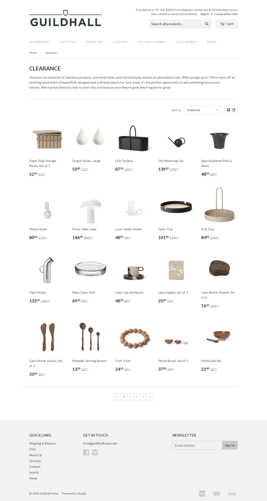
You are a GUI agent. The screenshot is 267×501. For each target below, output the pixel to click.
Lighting (121, 42)
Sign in (205, 14)
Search (34, 472)
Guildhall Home (49, 493)
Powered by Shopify (74, 493)
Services (35, 461)
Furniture (94, 42)
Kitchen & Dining (152, 42)
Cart (230, 23)
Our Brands (39, 42)
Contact (34, 466)
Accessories (186, 42)
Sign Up (230, 445)
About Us (35, 455)
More (211, 42)
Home (33, 52)
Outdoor (67, 42)
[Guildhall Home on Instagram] (95, 453)
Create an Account (226, 14)
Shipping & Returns (42, 443)
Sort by (176, 110)
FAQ (32, 449)
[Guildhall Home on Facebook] (86, 453)
